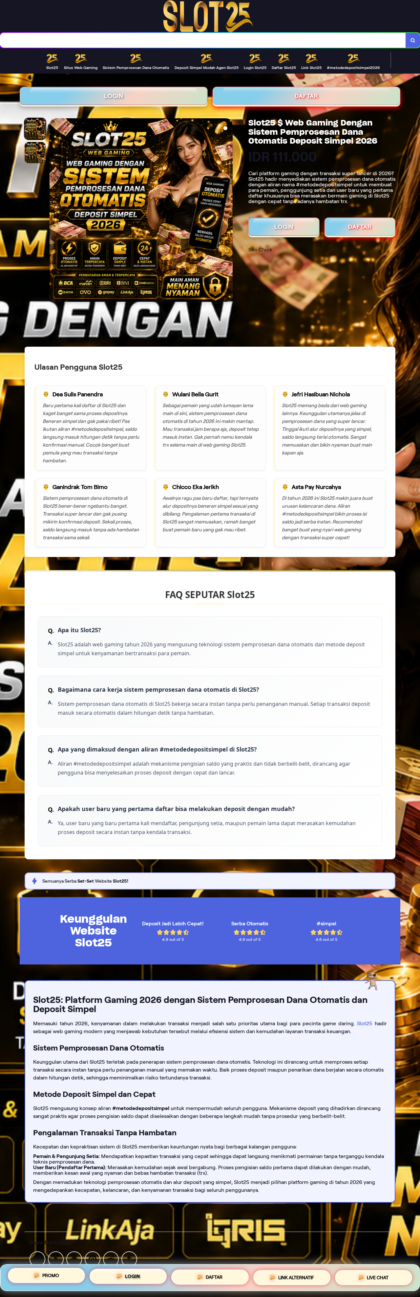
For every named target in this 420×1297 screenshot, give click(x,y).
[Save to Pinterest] (92, 1259)
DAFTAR (306, 96)
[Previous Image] (55, 211)
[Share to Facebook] (56, 1259)
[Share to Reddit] (111, 1259)
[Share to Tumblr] (129, 1259)
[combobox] (203, 40)
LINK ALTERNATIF (296, 1277)
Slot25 (364, 1023)
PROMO (50, 1275)
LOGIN (113, 96)
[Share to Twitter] (37, 1259)
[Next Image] (227, 211)
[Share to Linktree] (74, 1259)
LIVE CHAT (377, 1277)
